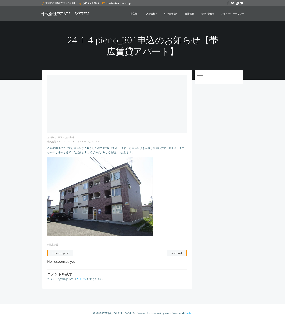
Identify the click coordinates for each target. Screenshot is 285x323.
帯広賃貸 (53, 244)
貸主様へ (135, 13)
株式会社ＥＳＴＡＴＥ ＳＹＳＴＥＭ (66, 141)
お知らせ (51, 137)
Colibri (188, 313)
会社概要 (189, 13)
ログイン (81, 279)
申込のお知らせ (66, 137)
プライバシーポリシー (232, 13)
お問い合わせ (207, 13)
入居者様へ (152, 13)
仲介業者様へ (171, 13)
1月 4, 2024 (94, 141)
